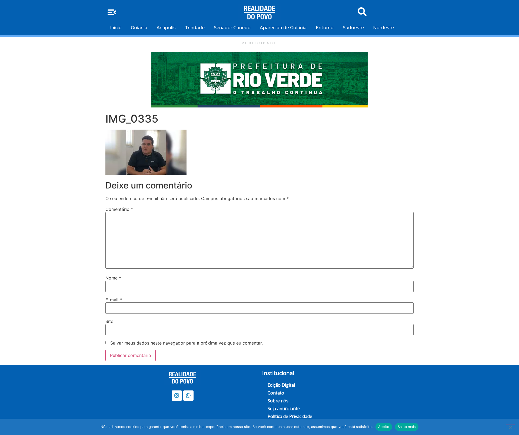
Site (109, 321)
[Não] (510, 426)
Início (116, 27)
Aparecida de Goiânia (283, 27)
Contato (276, 393)
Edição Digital (281, 385)
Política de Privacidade (290, 416)
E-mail (113, 300)
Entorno (325, 27)
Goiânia (139, 27)
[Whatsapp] (188, 395)
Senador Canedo (232, 27)
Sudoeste (353, 27)
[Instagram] (177, 395)
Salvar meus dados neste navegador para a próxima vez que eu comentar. (186, 343)
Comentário (119, 209)
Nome (113, 278)
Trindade (195, 27)
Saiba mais (407, 426)
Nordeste (383, 27)
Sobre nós (278, 401)
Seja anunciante (284, 409)
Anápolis (166, 27)
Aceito (384, 426)
